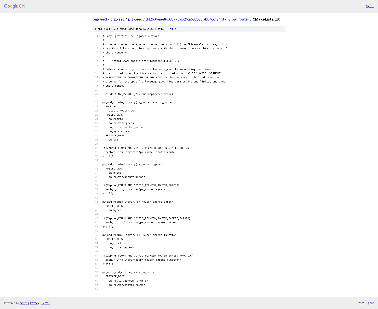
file (173, 29)
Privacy (34, 303)
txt (361, 303)
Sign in (370, 6)
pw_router (240, 19)
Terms (45, 303)
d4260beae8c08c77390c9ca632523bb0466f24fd (185, 19)
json (371, 303)
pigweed (100, 19)
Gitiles (24, 303)
